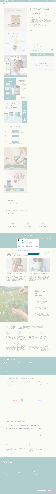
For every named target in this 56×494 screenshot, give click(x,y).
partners (22, 242)
